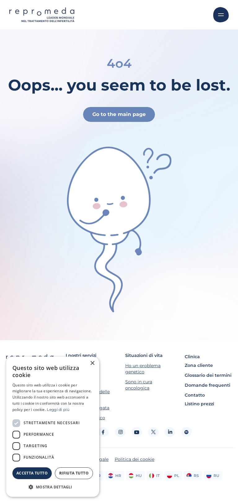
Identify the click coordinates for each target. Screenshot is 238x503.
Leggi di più (58, 409)
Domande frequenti (207, 385)
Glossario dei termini (208, 375)
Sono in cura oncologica (138, 385)
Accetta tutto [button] (32, 473)
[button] (52, 487)
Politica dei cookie (134, 459)
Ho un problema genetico (143, 369)
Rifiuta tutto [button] (74, 473)
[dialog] (52, 427)
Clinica (192, 356)
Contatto (195, 395)
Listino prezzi (199, 404)
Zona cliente (199, 365)
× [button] (92, 363)
